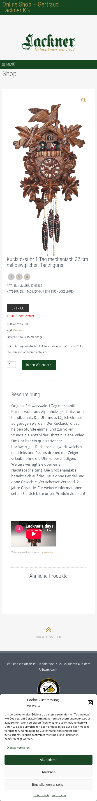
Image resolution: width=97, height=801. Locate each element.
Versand (18, 330)
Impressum (59, 795)
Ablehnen (48, 772)
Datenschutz (41, 795)
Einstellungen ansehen (48, 784)
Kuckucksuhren (63, 291)
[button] (90, 702)
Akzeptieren (48, 760)
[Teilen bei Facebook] (11, 276)
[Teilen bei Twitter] (27, 276)
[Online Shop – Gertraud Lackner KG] (48, 43)
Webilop (48, 552)
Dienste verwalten (18, 747)
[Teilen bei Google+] (19, 276)
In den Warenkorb (38, 365)
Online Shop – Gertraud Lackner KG (30, 7)
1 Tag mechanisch (37, 291)
